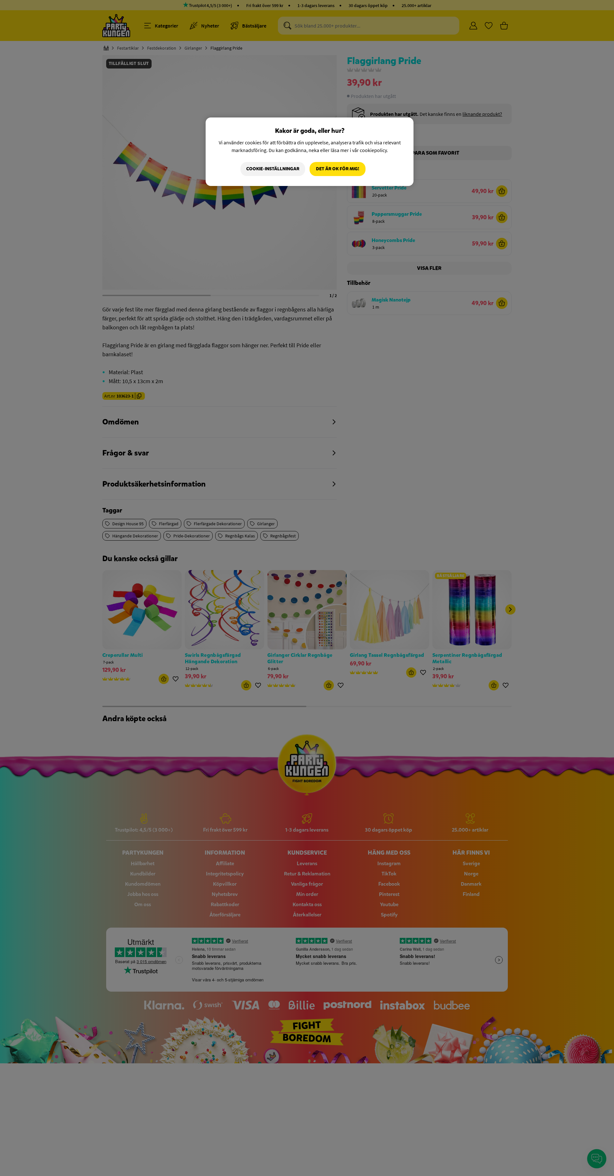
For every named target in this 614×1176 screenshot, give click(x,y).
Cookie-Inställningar (272, 169)
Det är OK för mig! (337, 169)
